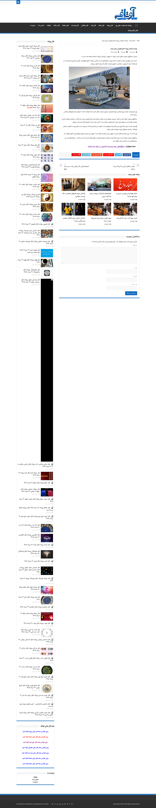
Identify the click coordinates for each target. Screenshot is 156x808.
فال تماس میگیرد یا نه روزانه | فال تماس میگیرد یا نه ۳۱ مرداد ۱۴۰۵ (35, 465)
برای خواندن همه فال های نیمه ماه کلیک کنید (35, 753)
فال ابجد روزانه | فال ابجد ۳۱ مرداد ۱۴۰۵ (37, 561)
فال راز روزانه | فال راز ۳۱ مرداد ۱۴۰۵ (30, 126)
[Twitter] (67, 804)
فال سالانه (57, 25)
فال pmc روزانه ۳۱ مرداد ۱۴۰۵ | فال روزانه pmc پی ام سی (36, 508)
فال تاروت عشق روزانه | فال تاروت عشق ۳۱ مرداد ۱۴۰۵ (36, 500)
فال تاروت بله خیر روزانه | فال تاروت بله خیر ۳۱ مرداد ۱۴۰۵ (36, 696)
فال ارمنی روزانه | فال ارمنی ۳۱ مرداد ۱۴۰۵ (30, 205)
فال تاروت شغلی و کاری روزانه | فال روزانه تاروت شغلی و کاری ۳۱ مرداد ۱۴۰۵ (36, 713)
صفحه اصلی (136, 25)
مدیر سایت (132, 52)
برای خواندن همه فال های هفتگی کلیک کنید (35, 747)
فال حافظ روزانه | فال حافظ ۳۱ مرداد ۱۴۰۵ (30, 106)
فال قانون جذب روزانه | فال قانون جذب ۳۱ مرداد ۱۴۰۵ (36, 659)
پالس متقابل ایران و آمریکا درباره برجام (124, 166)
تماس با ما (41, 25)
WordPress (29, 804)
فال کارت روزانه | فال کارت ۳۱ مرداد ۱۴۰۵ (30, 66)
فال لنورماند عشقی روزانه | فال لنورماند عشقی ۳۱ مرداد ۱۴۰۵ (36, 242)
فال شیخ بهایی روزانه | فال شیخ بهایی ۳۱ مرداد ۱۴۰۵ (29, 686)
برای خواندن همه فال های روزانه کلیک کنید (35, 731)
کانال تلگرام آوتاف (133, 30)
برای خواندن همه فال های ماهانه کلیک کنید (35, 758)
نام (135, 268)
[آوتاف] (126, 13)
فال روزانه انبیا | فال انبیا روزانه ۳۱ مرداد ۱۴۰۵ (29, 474)
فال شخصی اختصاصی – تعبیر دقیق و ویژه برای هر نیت (36, 705)
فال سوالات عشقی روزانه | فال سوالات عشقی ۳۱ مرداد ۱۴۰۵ (30, 490)
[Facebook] (69, 804)
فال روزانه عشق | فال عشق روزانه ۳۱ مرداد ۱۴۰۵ (29, 588)
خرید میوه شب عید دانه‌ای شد (126, 218)
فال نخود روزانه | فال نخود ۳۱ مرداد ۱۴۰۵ (30, 156)
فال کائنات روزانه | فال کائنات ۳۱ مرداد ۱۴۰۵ (30, 86)
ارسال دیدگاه (114, 52)
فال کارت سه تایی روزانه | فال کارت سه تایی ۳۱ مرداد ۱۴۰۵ (30, 630)
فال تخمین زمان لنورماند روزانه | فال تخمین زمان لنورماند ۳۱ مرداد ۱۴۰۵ (29, 232)
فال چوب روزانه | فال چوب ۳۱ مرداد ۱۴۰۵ (37, 623)
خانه (138, 40)
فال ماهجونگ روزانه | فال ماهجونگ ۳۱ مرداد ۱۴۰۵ (31, 271)
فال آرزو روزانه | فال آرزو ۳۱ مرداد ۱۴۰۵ (29, 598)
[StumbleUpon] (57, 804)
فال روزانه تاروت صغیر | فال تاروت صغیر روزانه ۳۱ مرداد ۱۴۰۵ (29, 47)
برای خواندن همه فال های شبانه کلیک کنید (35, 737)
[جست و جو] (18, 2)
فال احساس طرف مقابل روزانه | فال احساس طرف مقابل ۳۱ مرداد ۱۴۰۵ (29, 569)
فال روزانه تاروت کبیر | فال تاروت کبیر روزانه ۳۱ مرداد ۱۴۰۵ (29, 76)
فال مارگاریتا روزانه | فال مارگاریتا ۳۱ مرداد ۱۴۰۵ (35, 607)
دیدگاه (134, 245)
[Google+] (72, 804)
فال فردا (93, 25)
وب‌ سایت (134, 284)
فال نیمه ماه (75, 25)
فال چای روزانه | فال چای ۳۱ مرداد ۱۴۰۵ (29, 146)
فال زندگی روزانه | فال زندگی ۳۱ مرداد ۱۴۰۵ (29, 649)
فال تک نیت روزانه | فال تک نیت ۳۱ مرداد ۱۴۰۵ (29, 526)
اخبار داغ (132, 40)
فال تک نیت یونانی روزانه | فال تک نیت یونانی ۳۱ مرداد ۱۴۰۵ (30, 116)
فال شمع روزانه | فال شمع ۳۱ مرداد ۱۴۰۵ (37, 482)
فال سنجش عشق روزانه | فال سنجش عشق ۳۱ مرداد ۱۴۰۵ (30, 281)
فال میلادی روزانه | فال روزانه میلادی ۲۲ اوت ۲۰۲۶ (30, 57)
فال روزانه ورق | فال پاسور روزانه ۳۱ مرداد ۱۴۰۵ (29, 136)
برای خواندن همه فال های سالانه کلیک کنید (35, 764)
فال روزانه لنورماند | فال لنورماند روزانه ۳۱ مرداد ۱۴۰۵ (36, 579)
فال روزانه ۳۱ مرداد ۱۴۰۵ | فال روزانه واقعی (30, 175)
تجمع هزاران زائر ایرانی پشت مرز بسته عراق (76, 166)
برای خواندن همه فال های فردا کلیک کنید (35, 742)
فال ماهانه (65, 25)
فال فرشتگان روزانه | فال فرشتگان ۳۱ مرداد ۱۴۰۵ (29, 552)
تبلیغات (49, 25)
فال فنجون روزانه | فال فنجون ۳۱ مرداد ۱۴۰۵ (36, 224)
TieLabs (46, 804)
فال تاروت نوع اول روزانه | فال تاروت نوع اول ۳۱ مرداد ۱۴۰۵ (36, 678)
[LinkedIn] (62, 804)
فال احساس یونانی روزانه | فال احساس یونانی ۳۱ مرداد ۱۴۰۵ (36, 640)
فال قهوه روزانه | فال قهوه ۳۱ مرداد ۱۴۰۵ (29, 261)
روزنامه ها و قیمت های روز (124, 25)
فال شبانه (101, 25)
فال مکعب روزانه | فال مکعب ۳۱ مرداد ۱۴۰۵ (29, 185)
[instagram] (55, 804)
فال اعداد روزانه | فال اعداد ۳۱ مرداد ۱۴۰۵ (37, 545)
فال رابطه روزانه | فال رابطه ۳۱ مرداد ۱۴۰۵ (30, 614)
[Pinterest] (65, 804)
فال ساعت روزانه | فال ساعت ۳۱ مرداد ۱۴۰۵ (29, 215)
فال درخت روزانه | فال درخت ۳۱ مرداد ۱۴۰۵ (29, 668)
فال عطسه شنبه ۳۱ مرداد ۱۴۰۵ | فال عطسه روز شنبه (30, 251)
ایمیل (135, 276)
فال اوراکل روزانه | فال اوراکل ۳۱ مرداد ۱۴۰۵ (29, 96)
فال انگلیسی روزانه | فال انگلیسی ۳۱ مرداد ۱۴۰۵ (29, 536)
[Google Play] (52, 804)
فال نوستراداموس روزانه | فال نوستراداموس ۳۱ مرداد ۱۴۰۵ (30, 165)
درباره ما (32, 25)
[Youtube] (60, 804)
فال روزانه (110, 25)
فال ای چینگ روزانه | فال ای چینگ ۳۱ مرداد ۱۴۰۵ (31, 195)
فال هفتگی (84, 25)
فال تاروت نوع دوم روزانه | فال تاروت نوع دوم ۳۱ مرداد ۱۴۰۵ (36, 517)
